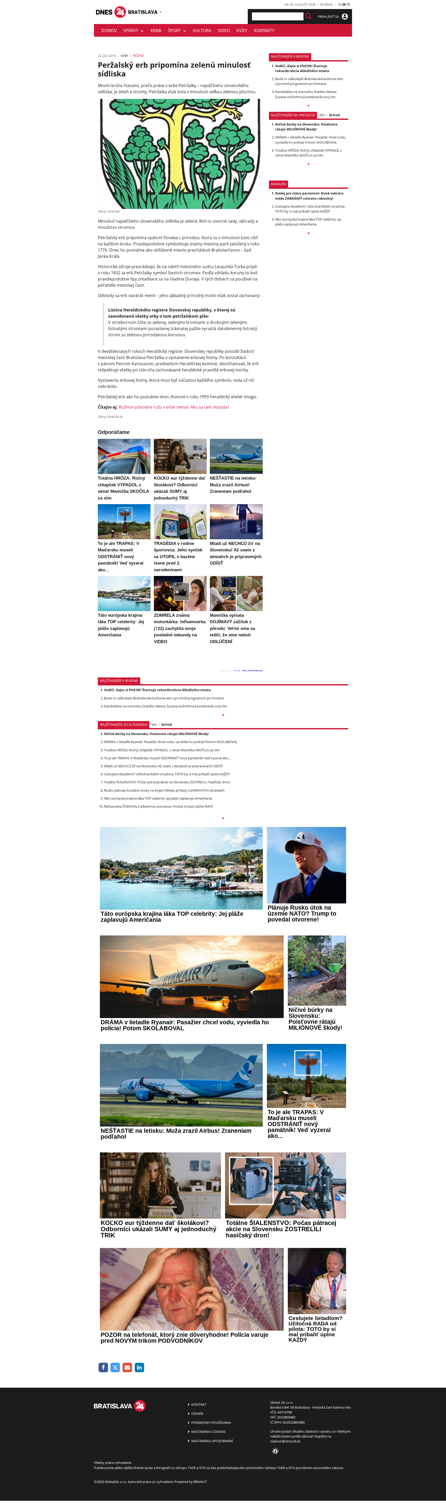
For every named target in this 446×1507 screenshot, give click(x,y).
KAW (124, 55)
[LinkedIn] (139, 1367)
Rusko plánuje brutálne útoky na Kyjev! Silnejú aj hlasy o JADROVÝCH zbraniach (164, 790)
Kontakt (198, 1404)
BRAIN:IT (200, 1481)
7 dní (320, 115)
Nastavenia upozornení (211, 1441)
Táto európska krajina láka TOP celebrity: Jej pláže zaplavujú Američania (308, 222)
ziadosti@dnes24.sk (285, 1441)
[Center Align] (308, 16)
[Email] (127, 1367)
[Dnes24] (143, 12)
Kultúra (202, 30)
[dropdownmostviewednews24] (308, 164)
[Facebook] (103, 1367)
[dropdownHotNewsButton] (308, 233)
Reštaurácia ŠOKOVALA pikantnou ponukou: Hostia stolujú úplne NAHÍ (158, 806)
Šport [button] (175, 30)
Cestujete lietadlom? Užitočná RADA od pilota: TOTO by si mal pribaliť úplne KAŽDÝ (310, 209)
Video (224, 30)
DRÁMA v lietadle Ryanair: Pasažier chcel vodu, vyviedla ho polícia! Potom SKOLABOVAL (310, 139)
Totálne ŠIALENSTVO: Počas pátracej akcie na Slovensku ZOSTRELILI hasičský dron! (167, 782)
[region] (160, 12)
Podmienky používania (210, 1422)
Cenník (196, 1413)
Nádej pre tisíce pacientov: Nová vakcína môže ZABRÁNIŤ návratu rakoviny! (309, 195)
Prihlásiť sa (329, 16)
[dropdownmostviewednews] (308, 106)
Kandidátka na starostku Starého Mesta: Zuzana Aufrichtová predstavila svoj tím (306, 94)
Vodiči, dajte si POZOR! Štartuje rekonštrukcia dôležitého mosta (302, 68)
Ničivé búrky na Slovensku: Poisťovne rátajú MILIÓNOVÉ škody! (306, 126)
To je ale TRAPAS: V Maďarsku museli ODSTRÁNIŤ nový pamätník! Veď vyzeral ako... (167, 758)
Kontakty (264, 30)
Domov (109, 30)
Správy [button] (131, 30)
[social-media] (274, 1451)
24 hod (334, 115)
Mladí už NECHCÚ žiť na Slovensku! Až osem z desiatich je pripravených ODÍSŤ (163, 766)
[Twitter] (115, 1367)
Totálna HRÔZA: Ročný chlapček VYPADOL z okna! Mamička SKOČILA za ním (308, 153)
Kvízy (241, 30)
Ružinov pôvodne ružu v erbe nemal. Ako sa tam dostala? (174, 407)
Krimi (155, 30)
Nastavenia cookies (208, 1431)
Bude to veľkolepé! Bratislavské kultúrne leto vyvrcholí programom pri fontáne (309, 81)
